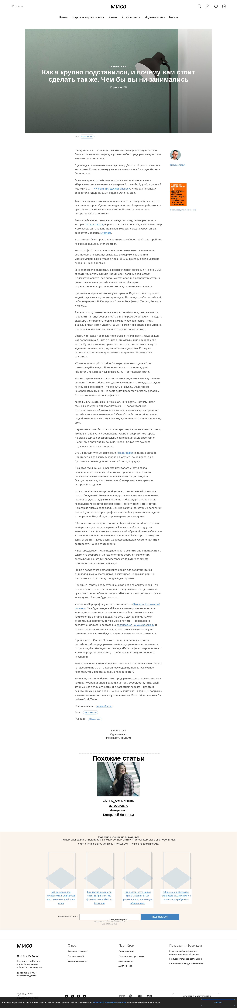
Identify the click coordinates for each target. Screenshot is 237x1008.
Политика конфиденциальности (186, 963)
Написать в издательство (196, 996)
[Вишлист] (216, 6)
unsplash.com (104, 706)
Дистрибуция (126, 961)
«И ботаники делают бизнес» (112, 188)
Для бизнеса (131, 17)
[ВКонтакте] (72, 996)
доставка (20, 6)
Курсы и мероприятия (88, 17)
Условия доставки (77, 961)
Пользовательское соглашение (185, 959)
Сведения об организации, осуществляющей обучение (184, 953)
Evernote (105, 232)
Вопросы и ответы (77, 951)
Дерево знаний (76, 956)
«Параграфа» (94, 224)
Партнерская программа (131, 956)
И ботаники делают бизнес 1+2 (183, 209)
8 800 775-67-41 (28, 956)
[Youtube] (66, 996)
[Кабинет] (208, 6)
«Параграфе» (125, 452)
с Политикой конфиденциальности (108, 1002)
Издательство (154, 17)
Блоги (173, 17)
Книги (63, 17)
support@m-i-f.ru (26, 973)
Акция (113, 17)
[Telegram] (84, 996)
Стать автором (126, 951)
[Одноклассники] (78, 996)
